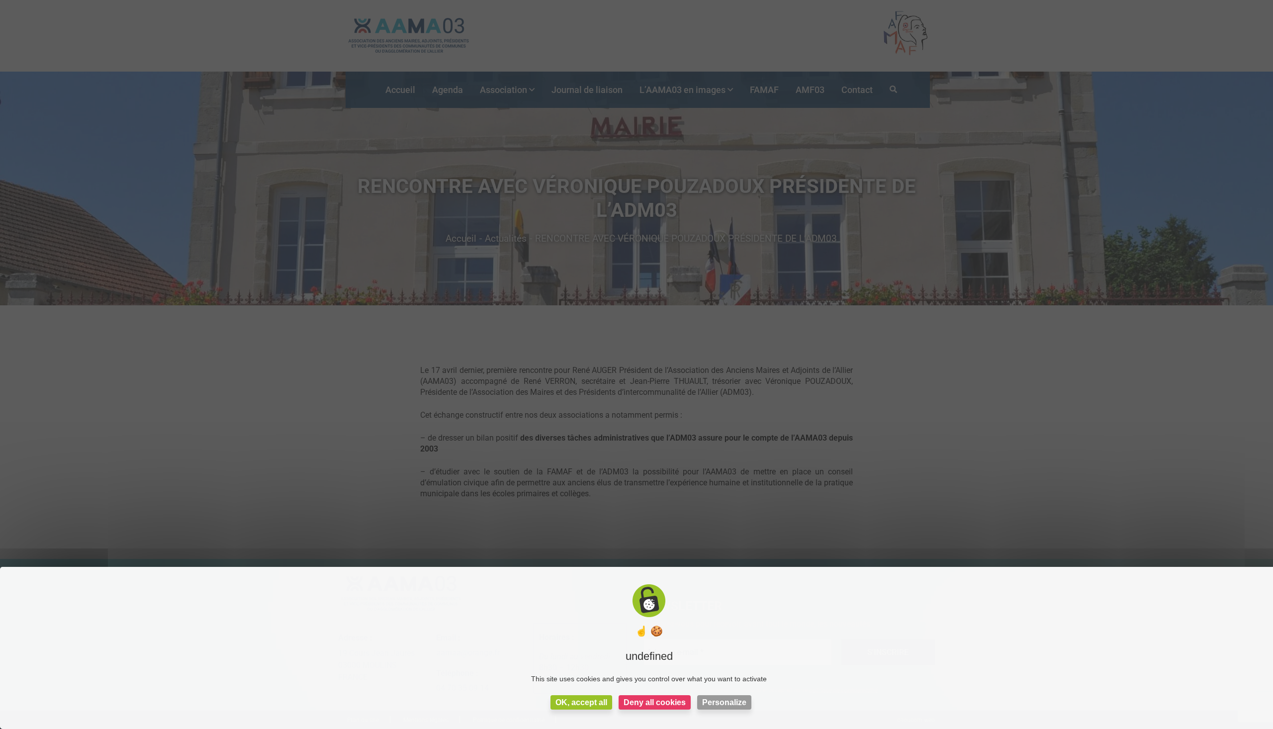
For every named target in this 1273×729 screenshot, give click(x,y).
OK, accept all (581, 702)
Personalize (724, 702)
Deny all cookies (655, 702)
